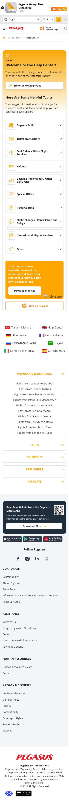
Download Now (32, 526)
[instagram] (30, 559)
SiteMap (7, 730)
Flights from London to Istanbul (34, 383)
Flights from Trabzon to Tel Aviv (34, 405)
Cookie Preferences (14, 693)
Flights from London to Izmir (34, 389)
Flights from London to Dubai (34, 432)
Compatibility (10, 712)
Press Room (9, 589)
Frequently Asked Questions (19, 628)
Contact (7, 634)
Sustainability (11, 577)
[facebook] (20, 559)
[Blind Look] (22, 793)
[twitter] (48, 559)
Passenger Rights (13, 718)
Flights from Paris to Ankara (34, 416)
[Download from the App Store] (13, 539)
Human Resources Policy (17, 667)
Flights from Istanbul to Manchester (34, 400)
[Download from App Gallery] (52, 539)
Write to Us (9, 622)
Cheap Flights (14, 37)
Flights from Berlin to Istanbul (34, 411)
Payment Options (13, 646)
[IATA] (8, 793)
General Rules (11, 699)
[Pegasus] (16, 28)
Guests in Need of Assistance (20, 640)
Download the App (24, 290)
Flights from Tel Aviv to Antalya (34, 421)
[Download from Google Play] (33, 539)
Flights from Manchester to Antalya (34, 394)
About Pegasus (11, 583)
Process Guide (11, 724)
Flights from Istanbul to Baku (35, 427)
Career (7, 673)
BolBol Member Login (52, 28)
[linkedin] (39, 559)
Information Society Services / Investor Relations (31, 595)
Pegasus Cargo (11, 601)
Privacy (7, 705)
